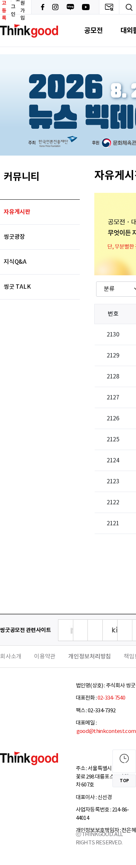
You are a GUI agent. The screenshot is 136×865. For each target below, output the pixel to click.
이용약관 (44, 656)
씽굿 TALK (17, 287)
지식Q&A (15, 262)
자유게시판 (17, 212)
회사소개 (10, 656)
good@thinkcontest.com (106, 731)
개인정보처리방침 (89, 656)
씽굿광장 (14, 237)
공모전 (93, 30)
